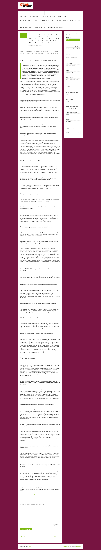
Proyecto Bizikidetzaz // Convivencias (30, 16)
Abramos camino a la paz (71, 89)
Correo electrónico (55, 523)
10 (66, 46)
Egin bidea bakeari (69, 103)
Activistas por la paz (39, 27)
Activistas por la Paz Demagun (72, 92)
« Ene (67, 54)
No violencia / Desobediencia (65, 20)
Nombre (55, 520)
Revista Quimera (69, 117)
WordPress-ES (69, 124)
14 (75, 46)
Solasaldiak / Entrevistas (66, 24)
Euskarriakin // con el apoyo (55, 27)
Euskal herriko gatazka (48, 20)
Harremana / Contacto (26, 20)
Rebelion (67, 114)
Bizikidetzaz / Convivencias (27, 24)
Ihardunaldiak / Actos (26, 27)
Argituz (67, 94)
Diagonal (67, 101)
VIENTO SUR (68, 121)
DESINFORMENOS (69, 99)
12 (70, 46)
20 (73, 48)
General (37, 20)
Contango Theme (66, 546)
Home (21, 13)
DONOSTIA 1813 (69, 63)
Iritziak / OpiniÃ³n (41, 24)
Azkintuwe (68, 96)
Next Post (57, 536)
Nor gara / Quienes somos (53, 13)
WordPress (78, 546)
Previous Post (24, 536)
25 (68, 51)
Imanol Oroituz (66, 13)
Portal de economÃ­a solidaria (72, 106)
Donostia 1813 (52, 24)
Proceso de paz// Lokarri (71, 108)
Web (54, 526)
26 (70, 51)
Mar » (70, 54)
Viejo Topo (68, 119)
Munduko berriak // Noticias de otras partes (54, 16)
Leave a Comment (39, 45)
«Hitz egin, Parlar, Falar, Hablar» (34, 13)
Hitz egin (77, 20)
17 (66, 48)
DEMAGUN (30, 546)
